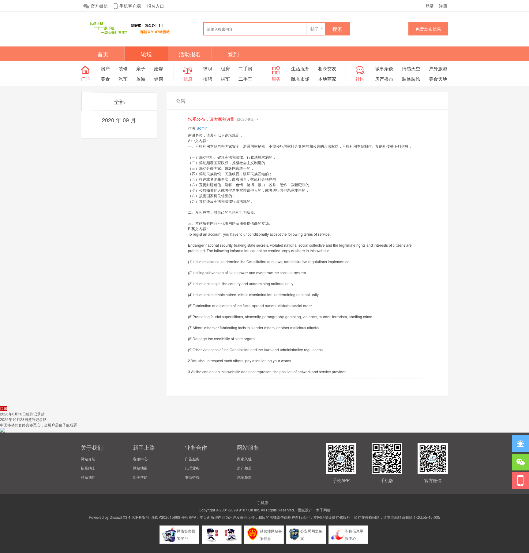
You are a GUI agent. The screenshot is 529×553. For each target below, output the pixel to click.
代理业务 (192, 467)
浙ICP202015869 (165, 517)
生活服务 (300, 68)
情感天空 (411, 68)
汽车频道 (244, 477)
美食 (105, 79)
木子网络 (323, 509)
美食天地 (438, 79)
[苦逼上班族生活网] (127, 34)
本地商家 (327, 79)
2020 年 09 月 (119, 120)
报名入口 (155, 6)
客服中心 (140, 458)
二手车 (245, 79)
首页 (102, 54)
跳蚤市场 (300, 79)
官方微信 (99, 6)
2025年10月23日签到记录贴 (23, 419)
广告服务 (192, 458)
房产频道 (244, 467)
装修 (123, 68)
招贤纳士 (88, 467)
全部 (119, 101)
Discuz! (116, 517)
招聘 (207, 79)
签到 (233, 54)
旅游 (140, 79)
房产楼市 (384, 79)
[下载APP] (520, 480)
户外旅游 (438, 68)
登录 (429, 6)
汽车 (123, 79)
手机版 (262, 502)
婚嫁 (158, 68)
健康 (158, 79)
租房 (225, 68)
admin (202, 128)
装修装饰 (411, 79)
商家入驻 (244, 458)
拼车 (225, 79)
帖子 (314, 29)
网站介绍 (88, 458)
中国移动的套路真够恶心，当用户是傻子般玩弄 (38, 424)
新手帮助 (140, 477)
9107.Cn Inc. (249, 509)
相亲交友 (327, 68)
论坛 (146, 54)
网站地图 (140, 467)
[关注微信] (520, 462)
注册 (443, 6)
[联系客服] (520, 443)
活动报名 (190, 54)
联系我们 (88, 477)
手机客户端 (130, 6)
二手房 (245, 68)
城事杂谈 (384, 68)
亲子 (140, 68)
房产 (105, 68)
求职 (207, 68)
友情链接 (192, 477)
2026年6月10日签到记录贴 (22, 413)
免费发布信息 (428, 29)
